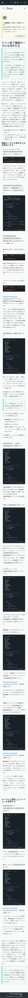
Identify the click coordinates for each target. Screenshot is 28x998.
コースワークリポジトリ (10, 149)
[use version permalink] (16, 801)
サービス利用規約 (15, 993)
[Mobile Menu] (24, 8)
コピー (21, 158)
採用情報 (11, 993)
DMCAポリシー (20, 993)
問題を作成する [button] (20, 36)
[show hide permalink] (14, 145)
